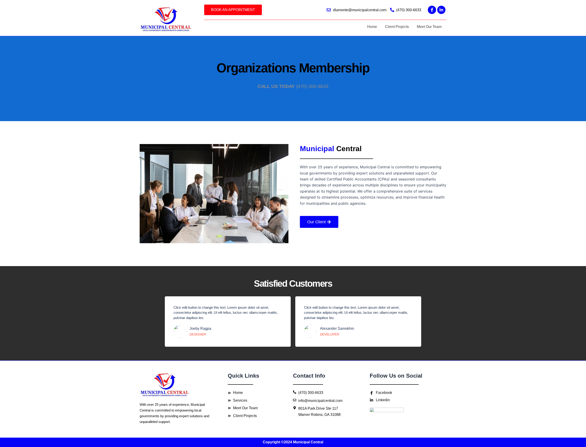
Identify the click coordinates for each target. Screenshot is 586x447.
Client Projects (397, 27)
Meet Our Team (429, 27)
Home (372, 27)
